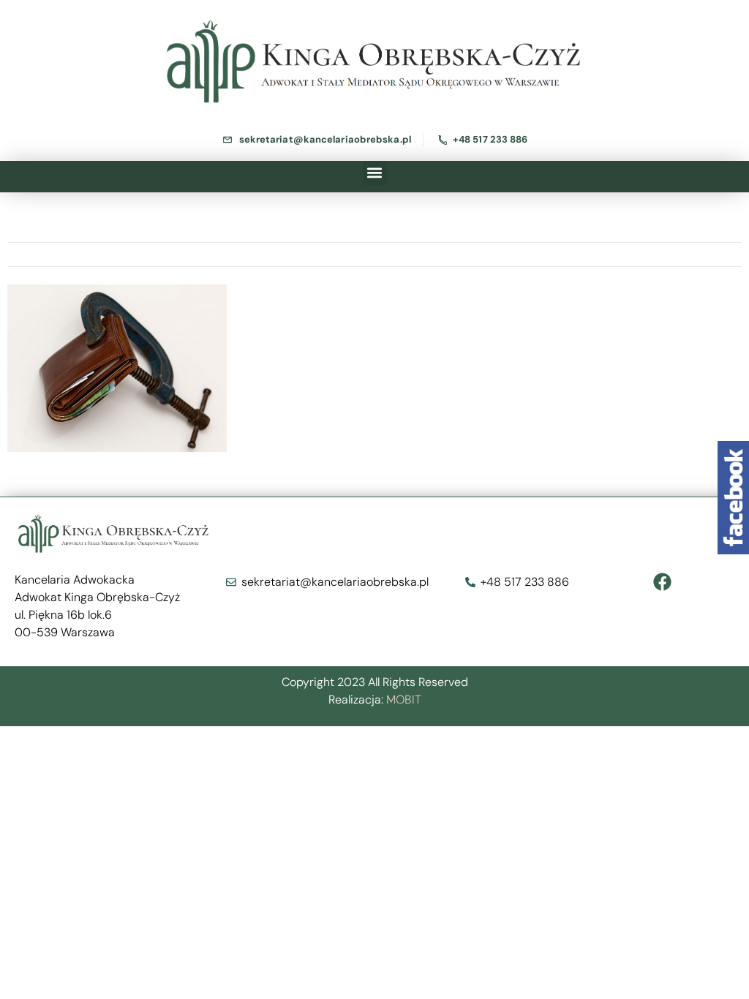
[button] (375, 173)
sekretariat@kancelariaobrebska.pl (325, 139)
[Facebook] (662, 582)
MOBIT (403, 699)
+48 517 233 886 (490, 139)
